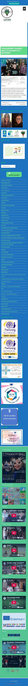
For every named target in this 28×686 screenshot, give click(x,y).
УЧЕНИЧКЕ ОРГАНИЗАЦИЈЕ (7, 262)
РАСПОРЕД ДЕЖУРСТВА (6, 230)
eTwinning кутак (5, 190)
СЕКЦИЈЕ (3, 249)
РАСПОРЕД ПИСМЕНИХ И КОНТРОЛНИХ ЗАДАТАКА (12, 238)
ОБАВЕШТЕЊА (4, 215)
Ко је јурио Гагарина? (6, 281)
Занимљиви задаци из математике (21, 103)
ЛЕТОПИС (3, 208)
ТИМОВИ (3, 284)
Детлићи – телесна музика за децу (9, 294)
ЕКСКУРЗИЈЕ (4, 188)
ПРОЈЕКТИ (3, 225)
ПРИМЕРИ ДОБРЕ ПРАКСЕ (7, 223)
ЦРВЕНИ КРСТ (4, 306)
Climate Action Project (6, 291)
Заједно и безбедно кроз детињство (9, 311)
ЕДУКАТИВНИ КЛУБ (5, 183)
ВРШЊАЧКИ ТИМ (5, 314)
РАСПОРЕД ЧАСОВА (14, 3)
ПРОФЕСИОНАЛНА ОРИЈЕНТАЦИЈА (9, 228)
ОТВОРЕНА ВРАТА (5, 218)
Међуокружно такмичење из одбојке (7, 103)
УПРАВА (3, 259)
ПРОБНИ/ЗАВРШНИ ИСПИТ (7, 195)
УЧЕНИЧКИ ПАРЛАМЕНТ (6, 264)
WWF (2, 289)
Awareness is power (6, 180)
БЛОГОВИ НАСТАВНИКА (6, 185)
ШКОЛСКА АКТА (4, 269)
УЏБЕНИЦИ (3, 267)
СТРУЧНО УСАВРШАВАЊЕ (7, 254)
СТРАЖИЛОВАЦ (4, 252)
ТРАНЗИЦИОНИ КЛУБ (6, 309)
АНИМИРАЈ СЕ (4, 299)
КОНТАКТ (3, 203)
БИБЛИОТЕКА (4, 272)
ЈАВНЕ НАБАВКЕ (5, 200)
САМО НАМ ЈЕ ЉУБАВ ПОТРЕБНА (9, 301)
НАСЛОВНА (3, 213)
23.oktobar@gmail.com (14, 1)
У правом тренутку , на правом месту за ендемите (12, 279)
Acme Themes (18, 683)
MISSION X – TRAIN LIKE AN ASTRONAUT (10, 286)
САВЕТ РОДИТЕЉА (5, 247)
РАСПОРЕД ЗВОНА (5, 233)
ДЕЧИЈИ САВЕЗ (4, 304)
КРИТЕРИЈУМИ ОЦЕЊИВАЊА (8, 205)
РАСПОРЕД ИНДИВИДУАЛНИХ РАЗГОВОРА (11, 235)
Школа (4, 85)
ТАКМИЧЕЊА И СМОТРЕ (6, 257)
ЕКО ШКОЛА (4, 193)
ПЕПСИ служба (4, 220)
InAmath (3, 296)
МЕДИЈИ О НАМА (5, 210)
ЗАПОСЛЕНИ (4, 198)
